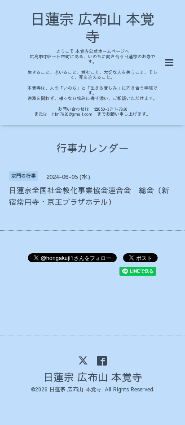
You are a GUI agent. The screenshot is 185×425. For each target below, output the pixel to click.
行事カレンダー (93, 148)
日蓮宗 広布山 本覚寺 (92, 27)
